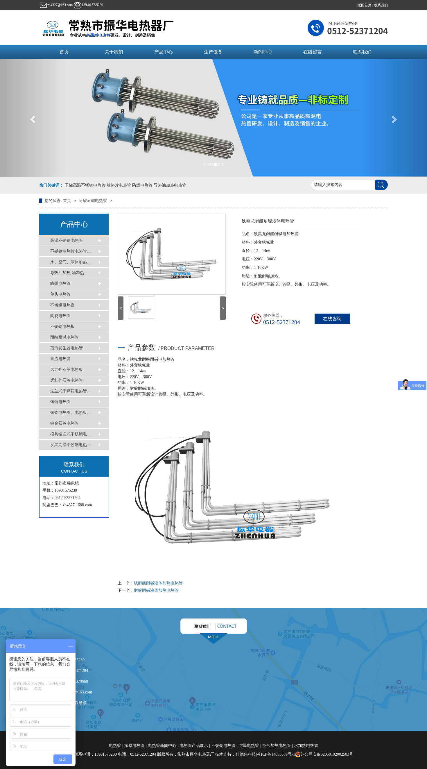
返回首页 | (366, 5)
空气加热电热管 (276, 745)
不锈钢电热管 (223, 745)
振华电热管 (134, 745)
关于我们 (114, 51)
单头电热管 (60, 294)
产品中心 (163, 51)
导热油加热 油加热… (69, 273)
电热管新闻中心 (162, 745)
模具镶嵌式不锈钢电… (70, 434)
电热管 (115, 745)
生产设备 (213, 51)
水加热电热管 (306, 745)
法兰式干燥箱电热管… (70, 391)
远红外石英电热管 (66, 380)
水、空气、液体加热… (70, 262)
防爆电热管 (60, 283)
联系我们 (381, 5)
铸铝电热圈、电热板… (70, 412)
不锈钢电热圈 (62, 305)
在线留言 (312, 51)
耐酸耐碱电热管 (93, 200)
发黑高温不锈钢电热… (70, 445)
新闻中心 (263, 51)
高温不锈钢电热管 (66, 240)
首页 (64, 51)
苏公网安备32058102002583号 (326, 754)
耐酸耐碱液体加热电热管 (156, 590)
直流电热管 (60, 359)
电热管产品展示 (194, 745)
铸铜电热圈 (60, 402)
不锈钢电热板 (62, 326)
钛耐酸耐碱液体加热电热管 (158, 583)
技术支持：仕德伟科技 (235, 754)
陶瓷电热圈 (60, 316)
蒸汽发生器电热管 (66, 348)
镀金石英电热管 (64, 423)
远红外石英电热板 (66, 369)
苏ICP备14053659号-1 (276, 754)
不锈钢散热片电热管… (70, 251)
